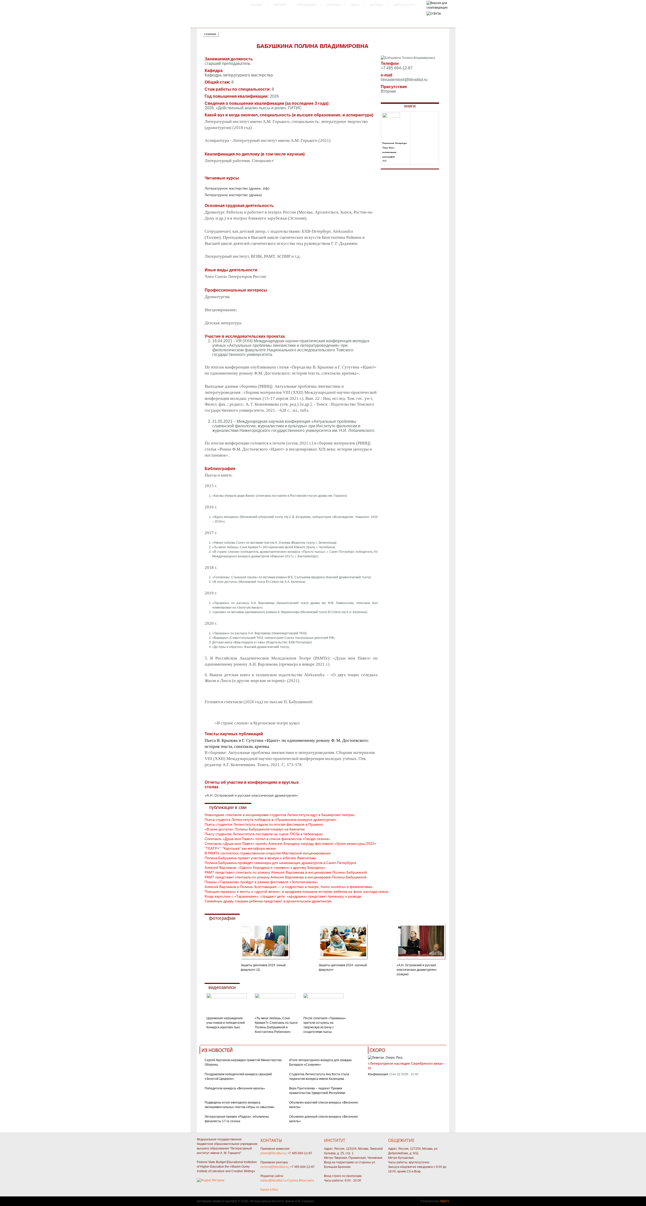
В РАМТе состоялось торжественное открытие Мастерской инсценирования (268, 853)
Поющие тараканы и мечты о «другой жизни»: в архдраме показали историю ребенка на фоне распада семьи (296, 891)
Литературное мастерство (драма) (233, 195)
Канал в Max (269, 1189)
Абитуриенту (305, 4)
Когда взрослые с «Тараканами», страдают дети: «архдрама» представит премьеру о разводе (283, 896)
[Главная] (437, 7)
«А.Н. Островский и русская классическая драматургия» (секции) (417, 969)
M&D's (444, 1201)
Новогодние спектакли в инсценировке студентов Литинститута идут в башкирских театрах (280, 815)
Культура (376, 4)
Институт (279, 4)
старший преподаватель (227, 63)
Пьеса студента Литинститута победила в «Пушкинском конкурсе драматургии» (271, 820)
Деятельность (403, 4)
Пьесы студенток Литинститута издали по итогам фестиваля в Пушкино (264, 824)
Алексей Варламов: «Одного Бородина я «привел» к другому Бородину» (265, 868)
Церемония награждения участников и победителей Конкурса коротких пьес (225, 1022)
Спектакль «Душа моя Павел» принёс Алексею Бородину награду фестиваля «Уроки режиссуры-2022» (290, 844)
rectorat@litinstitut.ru (274, 1167)
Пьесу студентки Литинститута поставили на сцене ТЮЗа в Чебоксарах (264, 834)
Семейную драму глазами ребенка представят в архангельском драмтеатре (268, 901)
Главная (256, 4)
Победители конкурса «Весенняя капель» (235, 1088)
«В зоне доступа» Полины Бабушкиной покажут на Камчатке (255, 829)
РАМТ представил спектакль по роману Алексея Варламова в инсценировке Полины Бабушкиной (286, 872)
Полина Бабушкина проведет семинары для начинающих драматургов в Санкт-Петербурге (280, 863)
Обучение (333, 4)
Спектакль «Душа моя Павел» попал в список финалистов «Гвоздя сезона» (267, 839)
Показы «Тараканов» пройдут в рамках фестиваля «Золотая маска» (261, 882)
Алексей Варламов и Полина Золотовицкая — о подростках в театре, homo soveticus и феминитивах (288, 887)
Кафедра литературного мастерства (239, 75)
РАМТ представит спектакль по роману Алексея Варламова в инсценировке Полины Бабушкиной (285, 877)
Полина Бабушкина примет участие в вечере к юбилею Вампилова (260, 858)
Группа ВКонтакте (301, 1180)
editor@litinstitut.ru (273, 1180)
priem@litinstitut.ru (273, 1153)
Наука (354, 4)
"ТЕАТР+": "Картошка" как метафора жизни (240, 848)
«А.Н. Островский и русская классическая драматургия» (251, 795)
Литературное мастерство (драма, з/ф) (237, 188)
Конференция (378, 1074)
